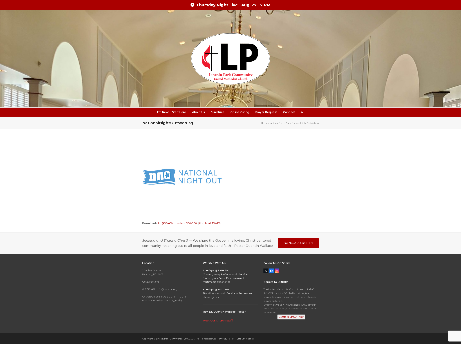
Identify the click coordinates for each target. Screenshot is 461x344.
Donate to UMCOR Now (291, 317)
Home (264, 123)
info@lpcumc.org (167, 289)
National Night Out (280, 123)
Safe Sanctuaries (245, 338)
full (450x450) (165, 223)
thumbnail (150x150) (210, 223)
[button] (302, 112)
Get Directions (150, 281)
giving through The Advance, (283, 304)
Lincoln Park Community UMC (172, 338)
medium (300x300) (186, 223)
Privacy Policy (226, 338)
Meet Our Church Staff (218, 320)
